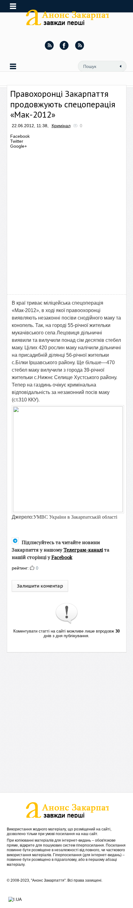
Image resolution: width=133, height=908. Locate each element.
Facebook (61, 557)
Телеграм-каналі (83, 549)
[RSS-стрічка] (49, 45)
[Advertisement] (66, 220)
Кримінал (61, 125)
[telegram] (79, 45)
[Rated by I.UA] (15, 899)
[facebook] (64, 45)
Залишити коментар (40, 586)
